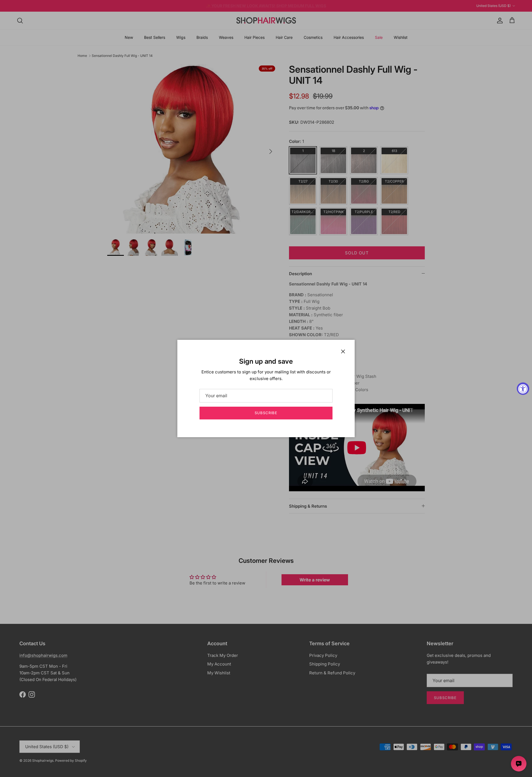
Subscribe (266, 413)
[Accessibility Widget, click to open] (523, 388)
